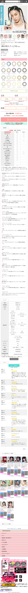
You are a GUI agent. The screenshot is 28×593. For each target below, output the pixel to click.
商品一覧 (5, 4)
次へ (24, 449)
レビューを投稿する (14, 365)
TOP (2, 4)
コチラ (10, 170)
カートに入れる (15, 119)
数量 (2, 108)
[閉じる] (16, 570)
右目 (16, 95)
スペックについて (14, 359)
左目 (2, 95)
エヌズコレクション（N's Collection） (15, 4)
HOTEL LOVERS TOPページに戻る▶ (14, 528)
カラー (3, 59)
